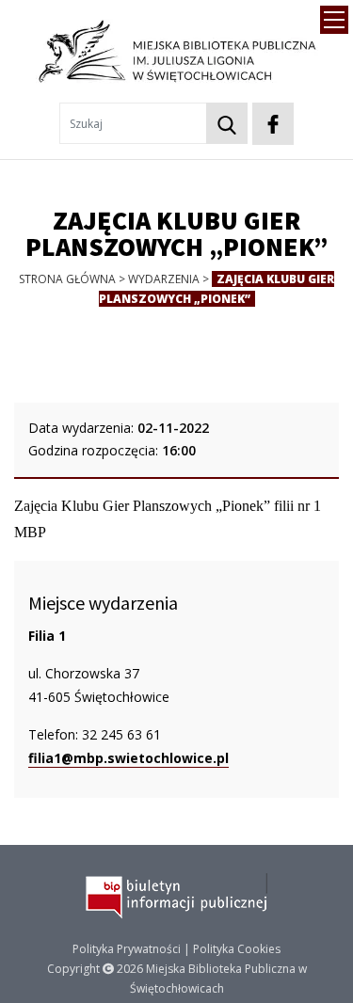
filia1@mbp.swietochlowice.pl (128, 758)
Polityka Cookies (237, 949)
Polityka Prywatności (126, 949)
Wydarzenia (164, 279)
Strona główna (67, 279)
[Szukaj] (227, 123)
